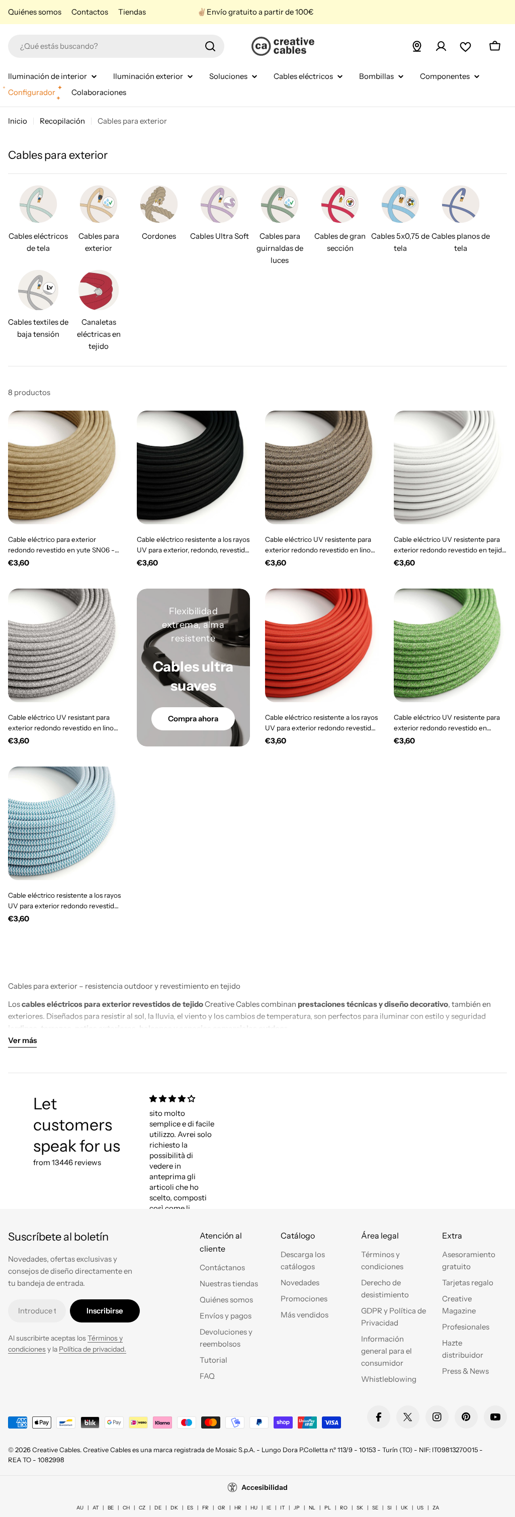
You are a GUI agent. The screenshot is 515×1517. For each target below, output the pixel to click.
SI (389, 1507)
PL (327, 1507)
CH (126, 1507)
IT (282, 1507)
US (420, 1507)
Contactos (89, 12)
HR (237, 1507)
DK (174, 1507)
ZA (436, 1507)
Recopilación (62, 121)
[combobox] (116, 46)
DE (157, 1507)
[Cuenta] (441, 46)
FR (205, 1507)
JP (297, 1507)
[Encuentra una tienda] (417, 46)
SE (375, 1507)
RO (344, 1507)
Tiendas (132, 12)
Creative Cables (56, 1450)
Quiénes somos (34, 12)
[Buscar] (210, 46)
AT (96, 1507)
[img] (183, 1098)
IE (269, 1507)
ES (190, 1507)
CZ (142, 1507)
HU (254, 1507)
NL (312, 1507)
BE (111, 1507)
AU (79, 1507)
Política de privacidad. (92, 1349)
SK (360, 1507)
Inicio (17, 121)
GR (221, 1507)
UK (404, 1507)
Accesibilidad (264, 1487)
